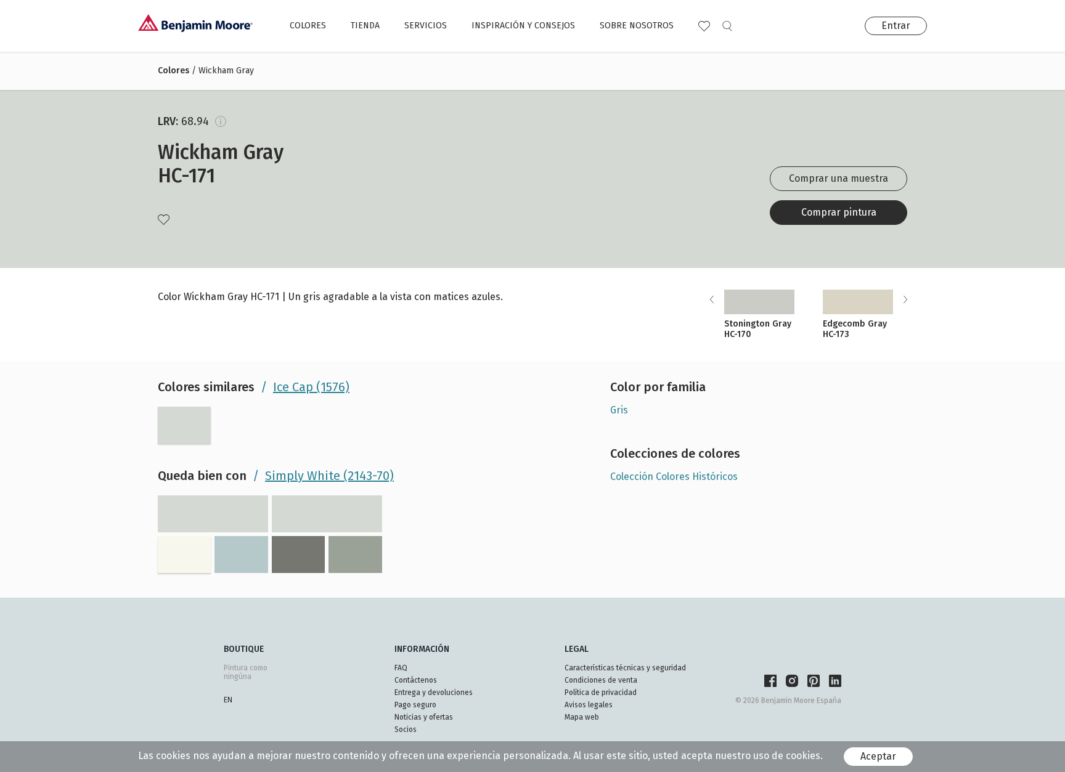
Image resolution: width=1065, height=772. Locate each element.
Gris (619, 410)
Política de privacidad (601, 692)
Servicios (425, 25)
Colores (308, 25)
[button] (905, 299)
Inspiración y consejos (523, 25)
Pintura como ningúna (245, 672)
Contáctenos (415, 680)
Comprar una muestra (838, 178)
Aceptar (878, 756)
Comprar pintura (838, 212)
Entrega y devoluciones (433, 692)
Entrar (895, 25)
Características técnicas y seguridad (625, 668)
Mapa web (582, 717)
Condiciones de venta (601, 680)
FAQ (400, 668)
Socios (405, 729)
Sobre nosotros (637, 25)
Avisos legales (589, 705)
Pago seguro (415, 705)
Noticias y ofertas (423, 717)
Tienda (365, 25)
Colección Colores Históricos (674, 476)
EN (228, 700)
